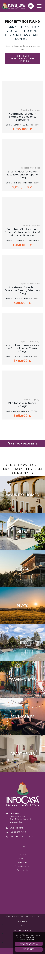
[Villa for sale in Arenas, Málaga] (22, 384)
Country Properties (22, 930)
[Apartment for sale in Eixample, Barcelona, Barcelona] (22, 94)
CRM (23, 846)
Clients (22, 858)
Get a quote (22, 870)
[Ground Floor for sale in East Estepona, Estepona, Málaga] (22, 152)
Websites (22, 862)
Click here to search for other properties (22, 58)
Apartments (22, 921)
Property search (22, 866)
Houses (22, 926)
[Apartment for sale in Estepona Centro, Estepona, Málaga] (22, 268)
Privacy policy (33, 917)
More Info (29, 949)
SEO (22, 850)
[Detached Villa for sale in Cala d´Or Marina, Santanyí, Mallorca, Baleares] (22, 210)
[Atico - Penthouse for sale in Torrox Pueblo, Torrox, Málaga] (22, 326)
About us (22, 854)
